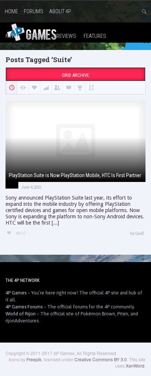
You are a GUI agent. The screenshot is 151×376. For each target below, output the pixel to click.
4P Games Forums (24, 306)
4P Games (15, 293)
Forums (33, 11)
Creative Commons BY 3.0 (100, 359)
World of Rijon (20, 313)
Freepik (33, 359)
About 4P (60, 11)
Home (11, 11)
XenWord (135, 365)
